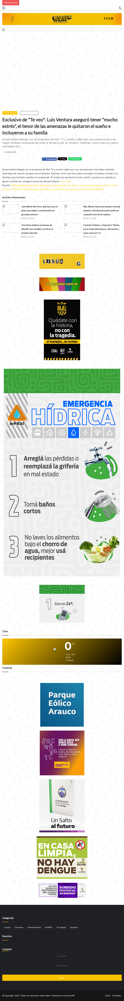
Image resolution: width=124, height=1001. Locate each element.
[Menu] (3, 8)
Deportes (74, 927)
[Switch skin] (120, 8)
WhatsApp (75, 159)
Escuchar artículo (30, 113)
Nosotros (7, 936)
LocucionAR (69, 995)
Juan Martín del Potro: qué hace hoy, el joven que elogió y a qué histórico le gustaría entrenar (39, 210)
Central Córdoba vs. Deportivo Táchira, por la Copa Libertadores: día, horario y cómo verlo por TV (101, 229)
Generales (19, 927)
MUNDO (48, 927)
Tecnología (61, 927)
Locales (7, 927)
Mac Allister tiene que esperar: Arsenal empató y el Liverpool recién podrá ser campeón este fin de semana (101, 210)
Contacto (7, 949)
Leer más (65, 181)
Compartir (51, 159)
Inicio (107, 995)
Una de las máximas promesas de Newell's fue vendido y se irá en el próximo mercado (37, 229)
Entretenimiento (9, 113)
